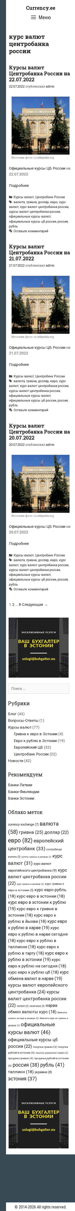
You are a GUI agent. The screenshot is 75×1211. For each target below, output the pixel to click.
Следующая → (35, 604)
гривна (31, 202)
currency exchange (23, 824)
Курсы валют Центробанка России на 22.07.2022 (39, 73)
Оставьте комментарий (31, 231)
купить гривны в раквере (36, 857)
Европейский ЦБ (28, 747)
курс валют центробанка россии (44, 207)
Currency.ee (40, 8)
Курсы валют (24, 197)
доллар (43, 202)
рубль (13, 226)
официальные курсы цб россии (32, 221)
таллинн (21, 1071)
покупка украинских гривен (52, 1053)
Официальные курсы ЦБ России (37, 168)
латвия (22, 1006)
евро (54, 202)
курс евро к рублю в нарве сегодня (38, 934)
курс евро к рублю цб (33, 972)
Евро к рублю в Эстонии (35, 740)
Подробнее (19, 185)
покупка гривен (45, 1046)
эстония (22, 1079)
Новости (15, 760)
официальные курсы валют (30, 216)
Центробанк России (50, 197)
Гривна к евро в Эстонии (35, 734)
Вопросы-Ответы (23, 720)
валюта (19, 202)
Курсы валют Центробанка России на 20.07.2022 (39, 431)
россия (63, 221)
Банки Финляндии (23, 791)
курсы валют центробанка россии (34, 212)
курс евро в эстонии (41, 896)
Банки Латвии (20, 785)
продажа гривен (20, 1058)
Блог (12, 714)
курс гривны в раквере (30, 884)
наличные (37, 1006)
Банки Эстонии (21, 798)
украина (43, 1072)
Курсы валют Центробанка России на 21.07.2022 (39, 252)
